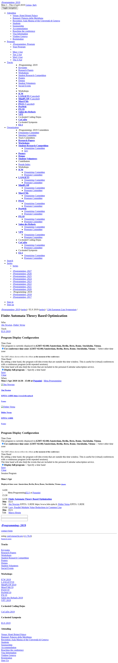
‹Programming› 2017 (22, 297)
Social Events (24, 86)
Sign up (10, 304)
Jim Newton (6, 325)
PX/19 (4, 595)
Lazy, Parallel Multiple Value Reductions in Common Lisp (35, 507)
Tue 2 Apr (17, 54)
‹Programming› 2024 (22, 279)
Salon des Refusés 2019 (12, 598)
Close (3, 375)
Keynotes (22, 67)
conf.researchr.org (15, 536)
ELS (28, 492)
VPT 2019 (6, 600)
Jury (26, 151)
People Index (24, 164)
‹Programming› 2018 (22, 294)
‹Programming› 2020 (22, 289)
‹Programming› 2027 (22, 271)
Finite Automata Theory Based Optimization (30, 499)
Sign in (10, 302)
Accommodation (20, 28)
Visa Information (20, 34)
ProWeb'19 (6, 592)
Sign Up (5, 660)
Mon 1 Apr (18, 52)
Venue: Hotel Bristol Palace (25, 15)
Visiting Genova (20, 36)
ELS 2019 (6, 331)
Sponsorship (18, 26)
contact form (7, 531)
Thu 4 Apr (17, 60)
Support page (6, 539)
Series (15, 266)
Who (3, 322)
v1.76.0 (27, 536)
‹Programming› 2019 (10, 309)
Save (3, 372)
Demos (21, 80)
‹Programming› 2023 (22, 281)
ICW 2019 (6, 579)
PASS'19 (5, 590)
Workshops (23, 73)
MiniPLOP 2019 (8, 585)
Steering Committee (27, 135)
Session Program (8, 473)
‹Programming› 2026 (22, 273)
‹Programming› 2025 (22, 276)
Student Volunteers (27, 83)
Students (16, 23)
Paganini (37, 381)
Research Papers (25, 70)
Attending (11, 13)
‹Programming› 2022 (22, 284)
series (23, 309)
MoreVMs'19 (7, 587)
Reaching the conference (24, 31)
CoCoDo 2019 (8, 612)
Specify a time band (36, 370)
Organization (13, 127)
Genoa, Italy (31, 5)
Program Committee (33, 175)
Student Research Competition (32, 75)
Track (3, 329)
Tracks (10, 62)
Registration (18, 39)
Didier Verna (19, 325)
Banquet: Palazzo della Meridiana (28, 18)
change (63, 484)
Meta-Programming (52, 381)
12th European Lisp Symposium (61, 309)
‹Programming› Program (24, 44)
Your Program (19, 47)
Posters (21, 78)
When (4, 378)
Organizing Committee (28, 132)
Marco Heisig (14, 512)
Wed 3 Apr (18, 57)
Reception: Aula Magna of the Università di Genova (36, 21)
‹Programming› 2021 (22, 286)
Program (11, 41)
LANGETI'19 (7, 582)
